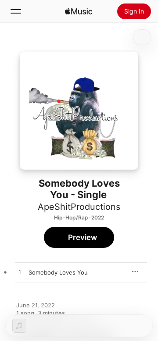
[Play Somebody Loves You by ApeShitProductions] (20, 272)
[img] (78, 11)
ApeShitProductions (79, 207)
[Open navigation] (15, 11)
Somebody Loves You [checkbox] (58, 272)
